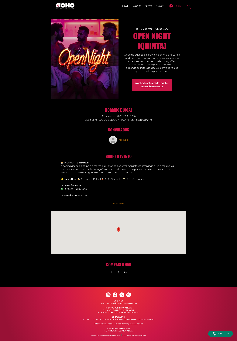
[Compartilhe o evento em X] (118, 272)
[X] (121, 294)
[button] (189, 7)
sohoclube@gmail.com (127, 303)
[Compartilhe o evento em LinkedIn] (125, 272)
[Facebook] (115, 294)
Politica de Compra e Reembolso (129, 324)
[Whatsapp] (128, 294)
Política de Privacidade (103, 324)
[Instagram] (108, 294)
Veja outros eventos (152, 86)
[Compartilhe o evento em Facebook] (112, 272)
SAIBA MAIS (118, 203)
